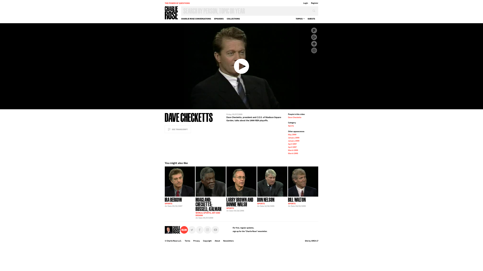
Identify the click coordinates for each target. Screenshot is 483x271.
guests (311, 19)
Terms (187, 241)
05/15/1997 (173, 202)
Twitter (192, 230)
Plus (314, 44)
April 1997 (292, 144)
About (217, 241)
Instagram (207, 230)
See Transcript (180, 129)
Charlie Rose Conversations (196, 19)
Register (314, 3)
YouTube (215, 230)
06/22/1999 (297, 202)
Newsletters (228, 241)
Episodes (219, 19)
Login (305, 3)
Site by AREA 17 (311, 241)
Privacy (196, 241)
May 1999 (292, 134)
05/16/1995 (239, 204)
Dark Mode (314, 50)
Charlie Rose (171, 13)
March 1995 (293, 150)
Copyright (207, 241)
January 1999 (293, 138)
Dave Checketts (294, 117)
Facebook (200, 230)
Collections (233, 19)
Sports (291, 126)
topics (299, 19)
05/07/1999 (208, 208)
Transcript (314, 30)
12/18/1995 (265, 202)
